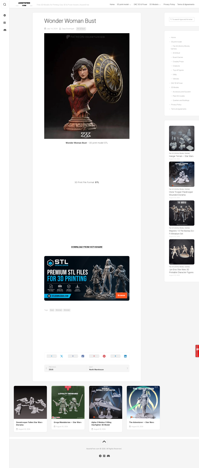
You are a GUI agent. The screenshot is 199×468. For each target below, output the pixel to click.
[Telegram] (4, 15)
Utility (175, 74)
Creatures (176, 66)
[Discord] (4, 30)
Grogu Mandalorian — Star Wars (67, 422)
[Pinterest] (4, 23)
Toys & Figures (178, 70)
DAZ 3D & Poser (140, 4)
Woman (59, 310)
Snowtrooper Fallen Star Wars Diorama (29, 423)
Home (112, 4)
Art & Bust (81, 29)
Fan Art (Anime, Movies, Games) (180, 47)
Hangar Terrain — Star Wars (181, 156)
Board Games (178, 57)
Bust (52, 310)
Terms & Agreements (185, 4)
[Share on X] (55, 356)
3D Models (153, 4)
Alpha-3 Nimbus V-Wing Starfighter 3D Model (101, 423)
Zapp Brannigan (68, 29)
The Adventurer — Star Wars (141, 422)
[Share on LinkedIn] (118, 356)
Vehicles (176, 79)
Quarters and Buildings (181, 100)
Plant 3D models (179, 96)
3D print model (123, 4)
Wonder (67, 310)
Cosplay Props (178, 61)
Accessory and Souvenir (182, 92)
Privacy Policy (169, 4)
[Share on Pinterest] (97, 356)
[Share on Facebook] (76, 356)
